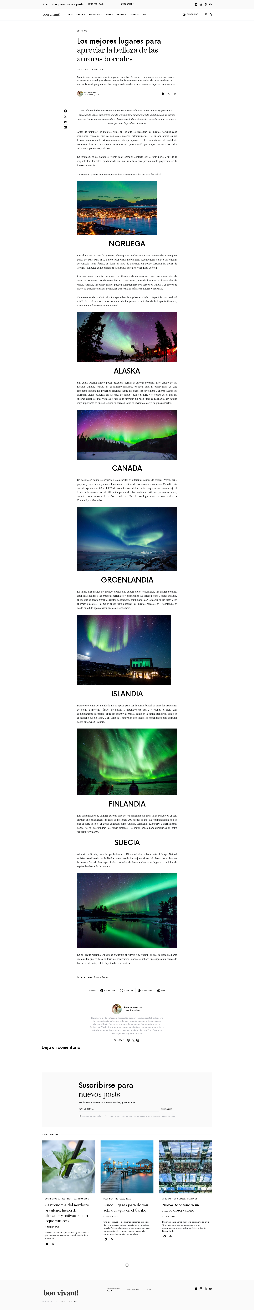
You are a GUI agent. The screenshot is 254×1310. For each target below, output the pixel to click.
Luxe (128, 1199)
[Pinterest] (206, 4)
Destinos (82, 31)
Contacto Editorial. (67, 1301)
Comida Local (52, 1199)
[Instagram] (201, 4)
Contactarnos (133, 1289)
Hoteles (120, 1199)
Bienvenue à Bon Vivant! (113, 1289)
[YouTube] (210, 4)
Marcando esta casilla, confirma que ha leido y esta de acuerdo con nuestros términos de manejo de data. (128, 1116)
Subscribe (126, 4)
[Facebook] (196, 4)
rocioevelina (90, 92)
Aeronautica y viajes (174, 1199)
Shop (149, 1289)
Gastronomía (81, 1199)
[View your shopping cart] (206, 14)
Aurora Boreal (101, 977)
